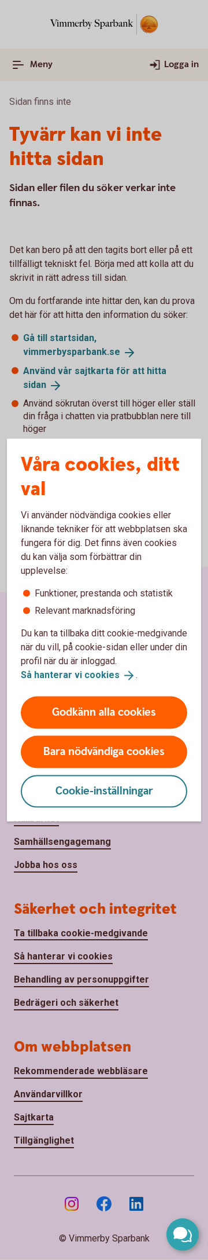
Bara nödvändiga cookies (104, 751)
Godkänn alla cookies (104, 712)
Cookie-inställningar (104, 790)
